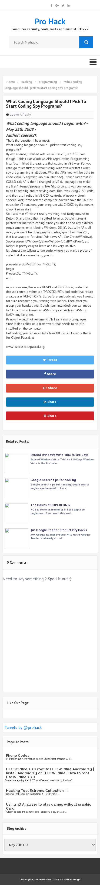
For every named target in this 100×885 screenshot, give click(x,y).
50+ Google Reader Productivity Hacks (58, 530)
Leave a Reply (20, 114)
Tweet (52, 360)
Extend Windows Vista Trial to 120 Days (59, 455)
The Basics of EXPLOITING (50, 505)
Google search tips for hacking (53, 480)
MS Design (73, 879)
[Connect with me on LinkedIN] (68, 5)
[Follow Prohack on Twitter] (63, 5)
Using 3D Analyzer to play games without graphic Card (48, 806)
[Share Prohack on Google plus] (57, 5)
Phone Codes (17, 755)
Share (51, 374)
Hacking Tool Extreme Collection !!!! (37, 791)
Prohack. (47, 879)
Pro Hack (50, 21)
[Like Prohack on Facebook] (51, 5)
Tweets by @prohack (23, 727)
